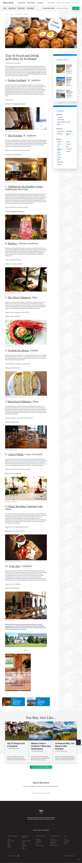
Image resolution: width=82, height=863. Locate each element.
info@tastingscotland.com (19, 104)
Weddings (59, 134)
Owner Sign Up (53, 841)
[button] (78, 859)
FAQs (37, 844)
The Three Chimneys (19, 297)
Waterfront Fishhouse (19, 401)
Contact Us (68, 2)
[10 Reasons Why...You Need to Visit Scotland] (65, 742)
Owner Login (52, 839)
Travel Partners (53, 842)
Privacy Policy (67, 841)
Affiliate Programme (54, 845)
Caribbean (68, 149)
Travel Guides (30, 8)
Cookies (65, 842)
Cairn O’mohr (18, 473)
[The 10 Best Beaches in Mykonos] (65, 81)
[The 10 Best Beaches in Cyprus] (65, 68)
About (63, 2)
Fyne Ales (14, 566)
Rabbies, (12, 243)
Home (6, 14)
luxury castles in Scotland (34, 72)
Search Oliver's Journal (49, 8)
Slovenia (59, 164)
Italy (58, 146)
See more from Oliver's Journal (39, 767)
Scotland (26, 14)
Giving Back (24, 845)
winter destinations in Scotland (19, 629)
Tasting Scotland (16, 80)
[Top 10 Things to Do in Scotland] (17, 742)
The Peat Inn (15, 135)
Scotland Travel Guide (40, 628)
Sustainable (69, 131)
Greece (68, 142)
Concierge (40, 3)
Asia (67, 146)
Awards (23, 842)
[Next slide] (78, 742)
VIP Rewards (38, 841)
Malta (58, 160)
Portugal (68, 144)
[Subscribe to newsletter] (49, 791)
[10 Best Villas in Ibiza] (65, 93)
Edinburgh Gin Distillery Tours (25, 186)
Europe (11, 14)
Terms (65, 839)
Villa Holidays (31, 3)
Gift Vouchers (38, 842)
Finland (59, 157)
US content (60, 117)
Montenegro (60, 162)
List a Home (58, 2)
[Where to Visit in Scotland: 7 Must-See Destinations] (41, 742)
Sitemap (66, 844)
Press (23, 844)
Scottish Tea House (18, 350)
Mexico (59, 124)
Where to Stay (60, 120)
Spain (58, 152)
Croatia (68, 151)
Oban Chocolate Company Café (25, 506)
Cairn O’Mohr (15, 454)
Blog (5, 8)
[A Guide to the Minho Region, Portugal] (38, 701)
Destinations (21, 3)
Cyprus (59, 155)
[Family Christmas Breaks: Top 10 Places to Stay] (13, 701)
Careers (23, 848)
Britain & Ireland (18, 14)
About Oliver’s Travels (26, 841)
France (59, 144)
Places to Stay (12, 8)
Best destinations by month (63, 122)
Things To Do (60, 131)
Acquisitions (52, 844)
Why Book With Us (39, 845)
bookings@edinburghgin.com (17, 211)
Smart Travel (21, 8)
